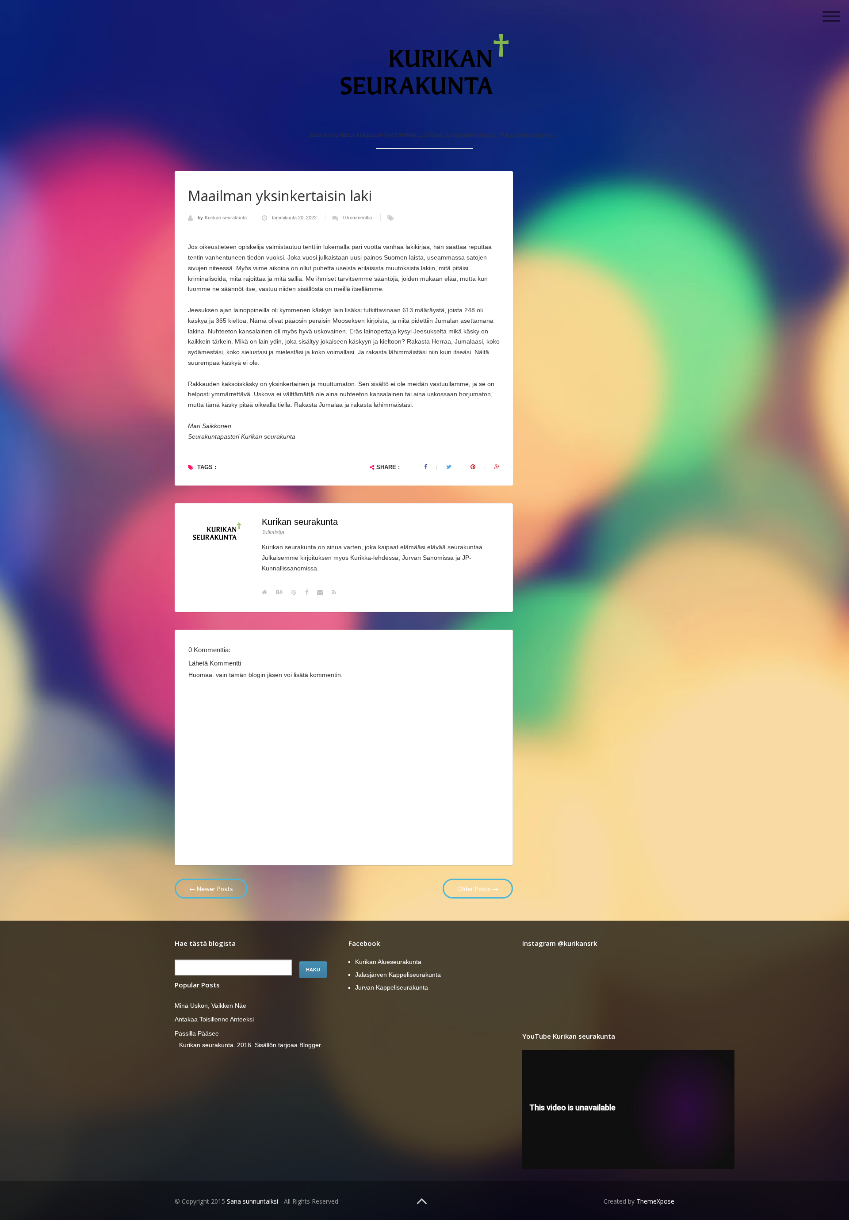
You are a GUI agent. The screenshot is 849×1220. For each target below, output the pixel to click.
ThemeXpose (655, 1201)
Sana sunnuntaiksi (252, 1201)
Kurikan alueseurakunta (388, 961)
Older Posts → (477, 888)
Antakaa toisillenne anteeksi (214, 1019)
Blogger (310, 1044)
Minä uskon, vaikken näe (210, 1005)
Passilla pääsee (197, 1033)
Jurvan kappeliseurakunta (391, 987)
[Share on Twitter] (448, 467)
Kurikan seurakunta (226, 217)
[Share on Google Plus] (497, 467)
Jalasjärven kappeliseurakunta (398, 974)
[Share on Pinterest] (472, 467)
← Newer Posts (211, 888)
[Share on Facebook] (425, 467)
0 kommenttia (357, 217)
